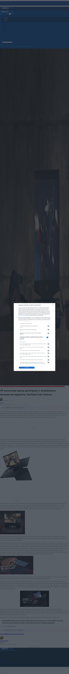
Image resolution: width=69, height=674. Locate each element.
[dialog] (34, 337)
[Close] (53, 305)
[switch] (47, 326)
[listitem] (34, 323)
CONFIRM (27, 367)
